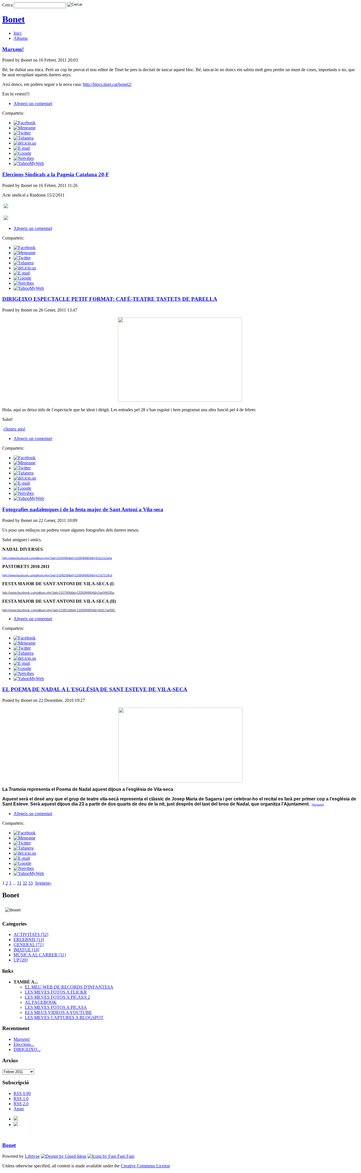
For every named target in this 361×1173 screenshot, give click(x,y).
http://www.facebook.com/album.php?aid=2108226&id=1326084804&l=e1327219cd (57, 575)
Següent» (43, 883)
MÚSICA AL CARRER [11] (40, 954)
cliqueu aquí (14, 428)
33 (30, 883)
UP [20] (21, 959)
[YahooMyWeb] (29, 163)
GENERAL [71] (28, 944)
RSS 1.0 (21, 1098)
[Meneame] (25, 127)
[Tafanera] (24, 138)
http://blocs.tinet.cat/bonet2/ (107, 84)
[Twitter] (22, 132)
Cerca (7, 5)
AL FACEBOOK (41, 1002)
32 (25, 883)
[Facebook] (25, 122)
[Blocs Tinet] (16, 1119)
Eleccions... (24, 1044)
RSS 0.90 (22, 1093)
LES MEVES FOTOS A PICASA (56, 1007)
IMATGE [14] (26, 949)
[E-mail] (22, 148)
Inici (17, 33)
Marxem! (22, 1039)
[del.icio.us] (25, 143)
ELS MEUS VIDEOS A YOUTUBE (58, 1012)
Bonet (13, 19)
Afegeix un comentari (33, 103)
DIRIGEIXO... (27, 1049)
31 (19, 883)
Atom (19, 1108)
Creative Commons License (145, 1165)
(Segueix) (318, 804)
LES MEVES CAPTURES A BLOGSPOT (64, 1017)
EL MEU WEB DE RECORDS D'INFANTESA (69, 987)
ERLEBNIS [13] (29, 939)
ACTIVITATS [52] (31, 934)
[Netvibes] (24, 158)
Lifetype (32, 1156)
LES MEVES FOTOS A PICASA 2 (57, 997)
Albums (21, 38)
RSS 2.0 (21, 1103)
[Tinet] (16, 1124)
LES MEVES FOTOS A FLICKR (56, 992)
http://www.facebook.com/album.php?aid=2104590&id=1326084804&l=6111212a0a (57, 558)
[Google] (22, 153)
